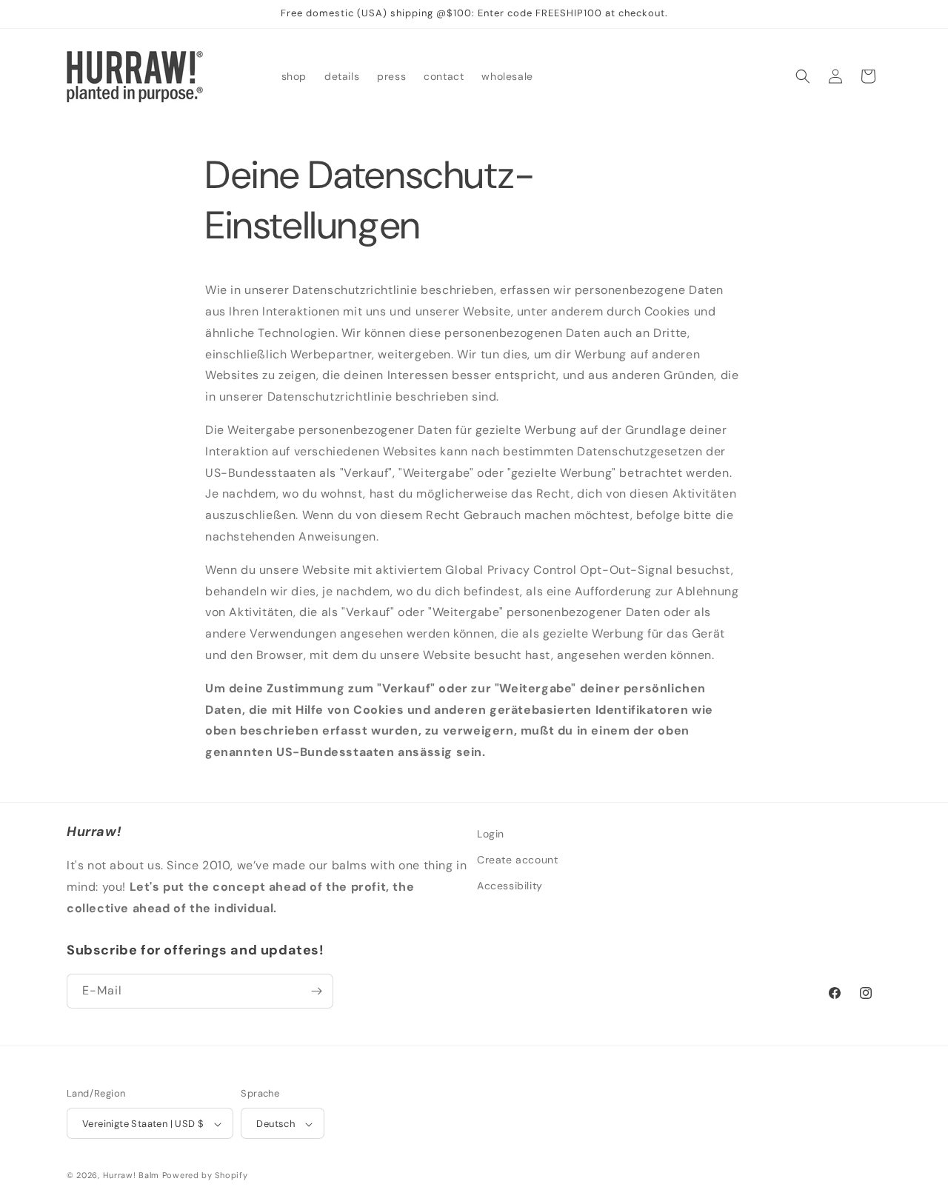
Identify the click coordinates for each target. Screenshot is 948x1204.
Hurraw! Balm (131, 1176)
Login (490, 833)
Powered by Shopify (205, 1176)
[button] (803, 76)
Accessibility (510, 885)
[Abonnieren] (316, 991)
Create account (517, 859)
